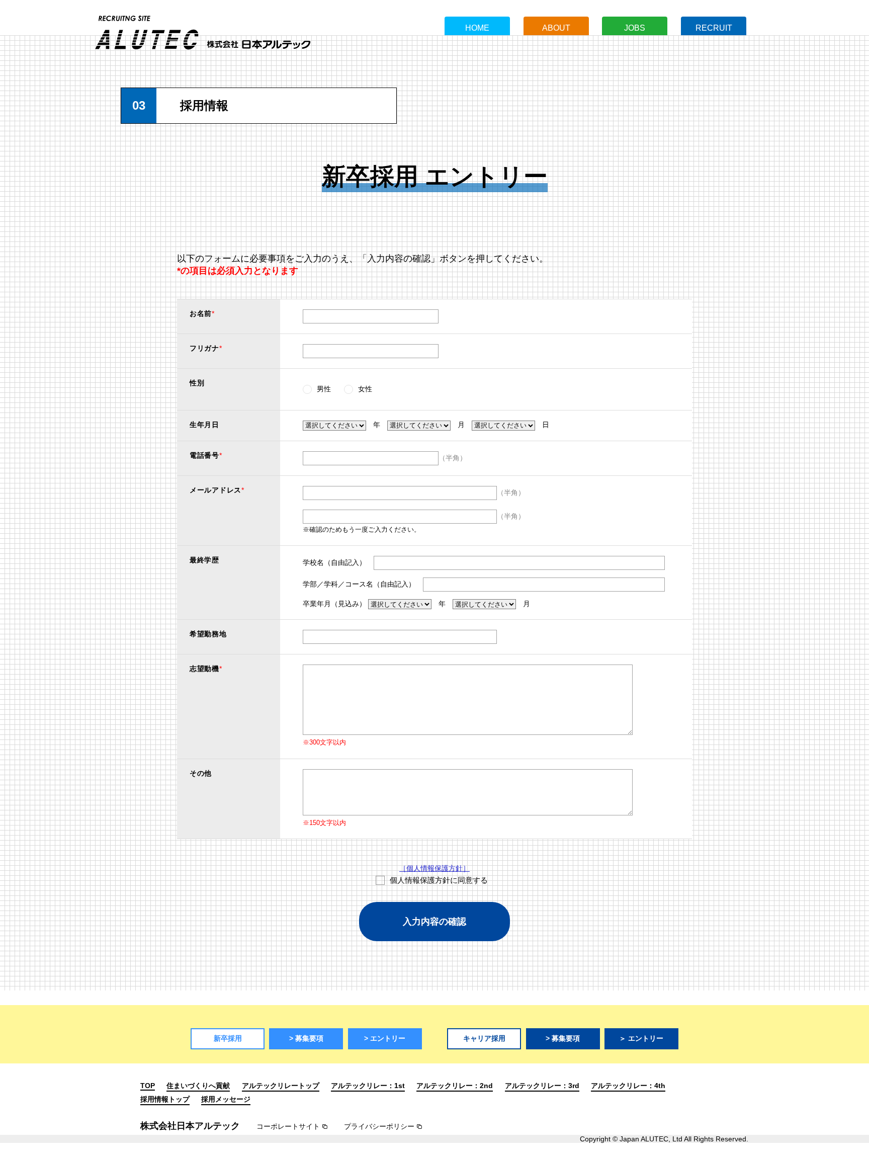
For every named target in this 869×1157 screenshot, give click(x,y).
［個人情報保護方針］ (434, 868)
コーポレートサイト (288, 1126)
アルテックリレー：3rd (542, 1086)
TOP (147, 1086)
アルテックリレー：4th (628, 1086)
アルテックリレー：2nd (454, 1086)
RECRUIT (714, 28)
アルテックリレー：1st (368, 1086)
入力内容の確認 (434, 922)
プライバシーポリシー (379, 1126)
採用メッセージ (225, 1099)
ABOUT (556, 28)
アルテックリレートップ (280, 1086)
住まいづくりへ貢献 (198, 1086)
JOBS (634, 28)
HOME (477, 28)
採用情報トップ (165, 1099)
